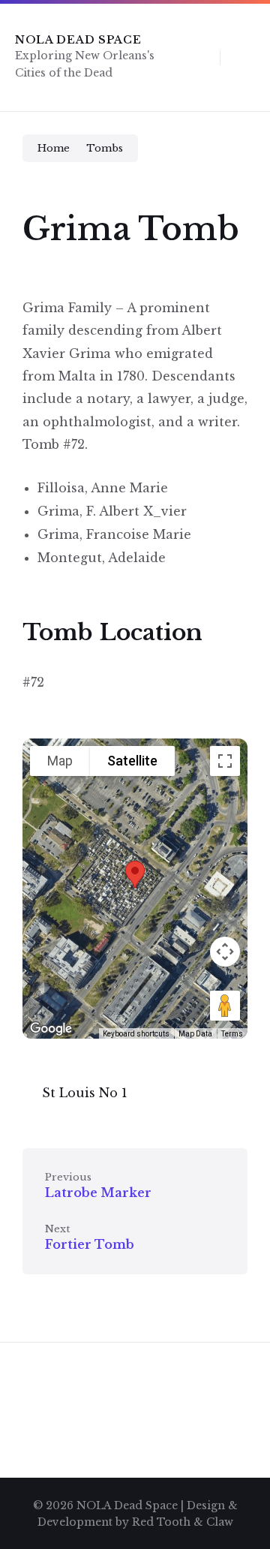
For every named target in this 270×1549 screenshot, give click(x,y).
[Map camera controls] (225, 952)
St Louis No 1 (85, 1092)
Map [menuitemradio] (60, 760)
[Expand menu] (245, 57)
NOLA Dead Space (78, 40)
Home (54, 148)
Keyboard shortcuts (136, 1034)
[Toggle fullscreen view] (225, 761)
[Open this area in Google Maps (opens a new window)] (51, 1029)
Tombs (104, 148)
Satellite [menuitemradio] (132, 760)
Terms (232, 1034)
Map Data (195, 1034)
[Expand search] (197, 57)
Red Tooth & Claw (182, 1522)
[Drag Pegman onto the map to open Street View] (225, 1006)
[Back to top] (236, 1493)
